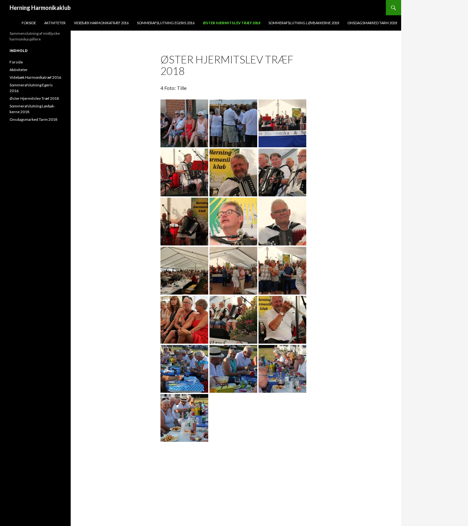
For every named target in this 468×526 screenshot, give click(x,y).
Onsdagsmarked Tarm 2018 (372, 23)
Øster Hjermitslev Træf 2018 (231, 23)
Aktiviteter (55, 23)
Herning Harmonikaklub (40, 7)
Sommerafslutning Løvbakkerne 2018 (303, 23)
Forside (29, 23)
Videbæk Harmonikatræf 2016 (101, 23)
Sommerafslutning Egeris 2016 (166, 23)
